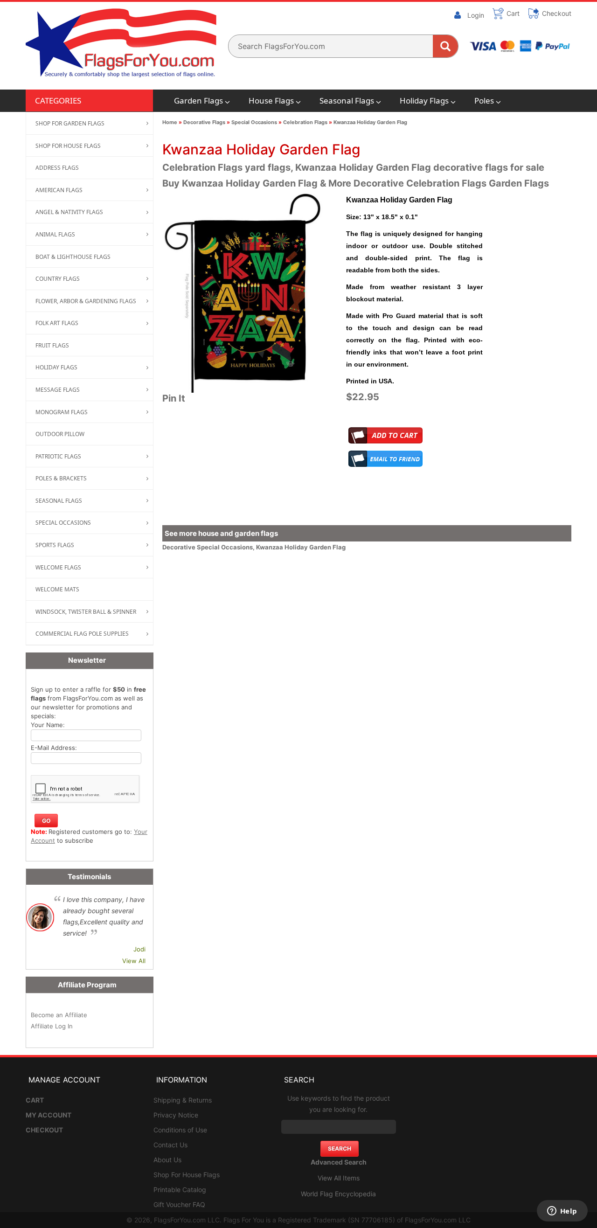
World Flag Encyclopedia (338, 1194)
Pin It (173, 398)
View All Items (339, 1178)
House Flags (271, 100)
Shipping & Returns (182, 1100)
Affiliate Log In (52, 1026)
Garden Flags (198, 100)
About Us (167, 1160)
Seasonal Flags (346, 100)
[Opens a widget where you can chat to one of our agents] (562, 1211)
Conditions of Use (180, 1130)
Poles (484, 100)
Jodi (139, 949)
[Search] (445, 46)
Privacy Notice (175, 1115)
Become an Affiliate (59, 1015)
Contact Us (170, 1145)
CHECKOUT (44, 1130)
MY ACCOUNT (48, 1115)
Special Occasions (254, 122)
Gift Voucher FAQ (179, 1204)
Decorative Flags (204, 122)
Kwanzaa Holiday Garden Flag (370, 122)
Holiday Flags (424, 100)
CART (35, 1100)
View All (134, 960)
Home (169, 122)
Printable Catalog (179, 1189)
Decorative (179, 547)
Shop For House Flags (186, 1175)
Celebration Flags (305, 122)
